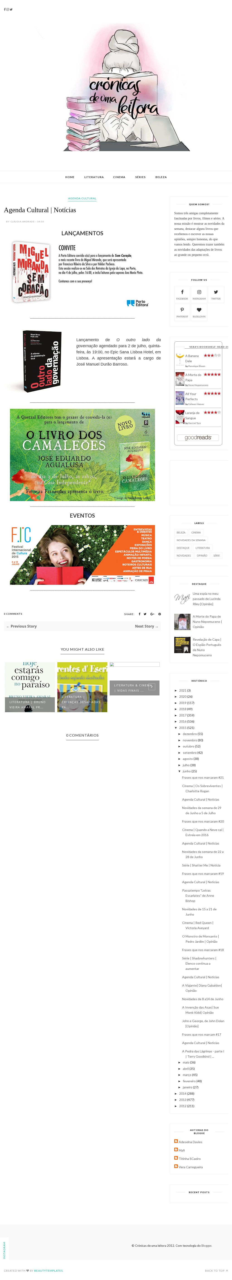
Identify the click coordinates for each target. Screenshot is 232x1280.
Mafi (182, 1150)
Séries (140, 177)
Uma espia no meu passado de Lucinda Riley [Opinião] (206, 599)
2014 (183, 1093)
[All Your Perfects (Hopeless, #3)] (180, 404)
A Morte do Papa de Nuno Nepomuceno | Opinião (207, 621)
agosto (188, 759)
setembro (190, 752)
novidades (184, 555)
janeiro (188, 1087)
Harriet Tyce (194, 423)
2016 (183, 721)
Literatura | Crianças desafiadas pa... (29, 702)
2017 (183, 715)
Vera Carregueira (191, 1167)
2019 (183, 703)
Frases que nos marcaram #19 (203, 874)
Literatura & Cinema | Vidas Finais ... (81, 687)
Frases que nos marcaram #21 (203, 777)
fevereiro (189, 1081)
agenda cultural (82, 198)
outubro (189, 746)
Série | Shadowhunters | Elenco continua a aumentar (199, 963)
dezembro (190, 734)
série (216, 555)
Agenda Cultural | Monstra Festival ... (132, 687)
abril (186, 1069)
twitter (216, 298)
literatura (203, 548)
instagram (199, 298)
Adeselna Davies (190, 1142)
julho (186, 765)
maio (186, 1062)
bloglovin (199, 316)
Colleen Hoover (196, 404)
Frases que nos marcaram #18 (203, 950)
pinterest (182, 316)
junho (187, 771)
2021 (183, 690)
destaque (183, 548)
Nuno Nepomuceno (198, 385)
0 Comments (13, 613)
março (187, 1075)
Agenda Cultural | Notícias (200, 799)
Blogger (206, 1245)
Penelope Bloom (196, 366)
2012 (183, 1106)
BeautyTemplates (48, 1270)
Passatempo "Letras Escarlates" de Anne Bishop (198, 895)
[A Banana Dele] (180, 365)
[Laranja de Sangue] (180, 422)
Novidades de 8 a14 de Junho (202, 999)
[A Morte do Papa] (180, 384)
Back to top (215, 1270)
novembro (190, 740)
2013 (183, 1100)
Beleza (161, 177)
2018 (183, 709)
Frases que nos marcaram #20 (203, 821)
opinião (202, 555)
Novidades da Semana (191, 540)
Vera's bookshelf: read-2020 (210, 346)
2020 (183, 696)
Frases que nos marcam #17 (201, 1034)
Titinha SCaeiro (190, 1159)
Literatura (94, 177)
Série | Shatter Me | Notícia (201, 865)
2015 (183, 728)
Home (70, 177)
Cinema (119, 177)
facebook (182, 298)
